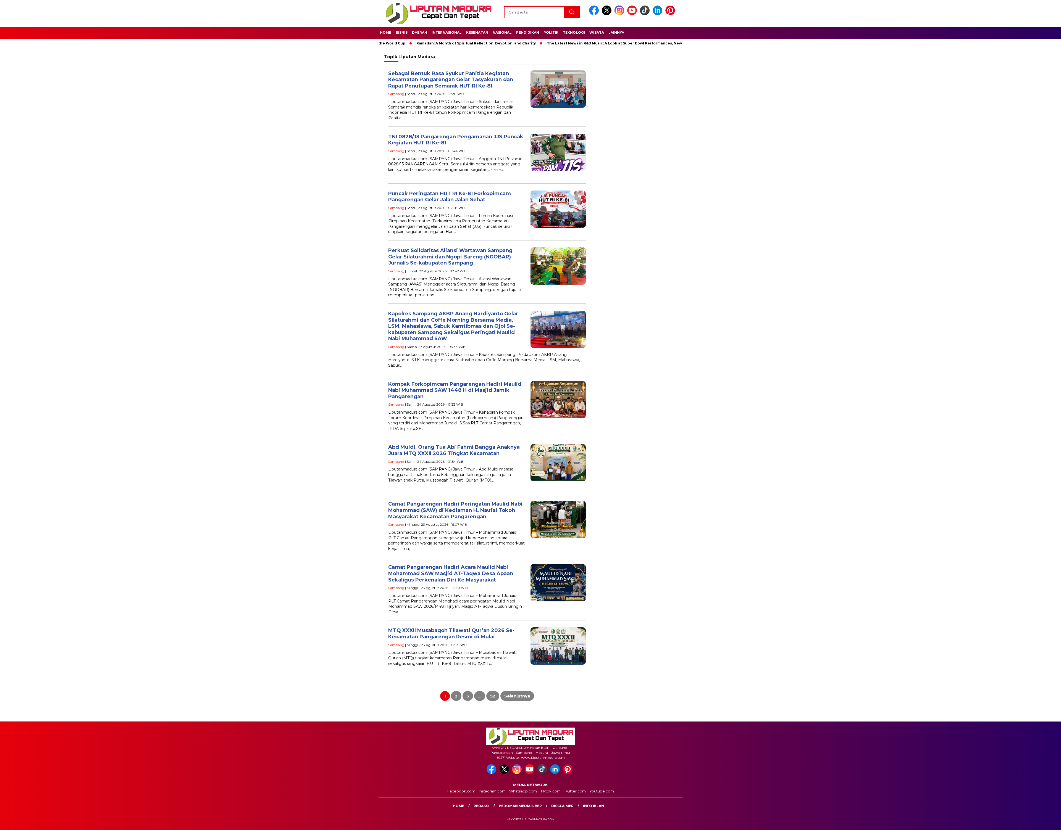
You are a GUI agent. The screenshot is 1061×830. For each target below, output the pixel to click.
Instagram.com (492, 791)
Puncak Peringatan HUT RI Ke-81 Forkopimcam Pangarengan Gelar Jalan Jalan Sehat (449, 197)
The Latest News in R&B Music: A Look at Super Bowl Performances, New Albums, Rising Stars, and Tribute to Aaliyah (615, 43)
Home (385, 32)
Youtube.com (601, 791)
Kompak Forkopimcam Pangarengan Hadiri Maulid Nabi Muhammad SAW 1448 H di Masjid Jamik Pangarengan (454, 390)
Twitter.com (575, 791)
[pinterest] (671, 14)
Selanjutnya (517, 696)
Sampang (396, 94)
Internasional (447, 32)
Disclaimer (562, 806)
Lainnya (616, 32)
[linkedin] (658, 14)
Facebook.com (461, 791)
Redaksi (481, 806)
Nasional (502, 32)
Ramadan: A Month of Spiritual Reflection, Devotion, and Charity (436, 43)
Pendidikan (527, 32)
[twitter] (607, 14)
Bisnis (402, 32)
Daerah (419, 32)
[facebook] (595, 14)
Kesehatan (477, 32)
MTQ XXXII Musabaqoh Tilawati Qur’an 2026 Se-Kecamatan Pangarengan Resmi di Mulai (451, 633)
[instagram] (620, 14)
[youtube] (633, 14)
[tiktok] (646, 14)
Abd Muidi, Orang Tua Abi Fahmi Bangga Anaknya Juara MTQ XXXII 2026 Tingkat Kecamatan (454, 450)
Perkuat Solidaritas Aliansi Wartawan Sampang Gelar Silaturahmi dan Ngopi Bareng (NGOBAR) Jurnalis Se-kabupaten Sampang (450, 256)
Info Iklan (593, 806)
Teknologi (574, 32)
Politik (550, 32)
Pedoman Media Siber (520, 806)
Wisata (596, 32)
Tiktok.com (550, 791)
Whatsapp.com (523, 791)
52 (492, 696)
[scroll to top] (1024, 821)
